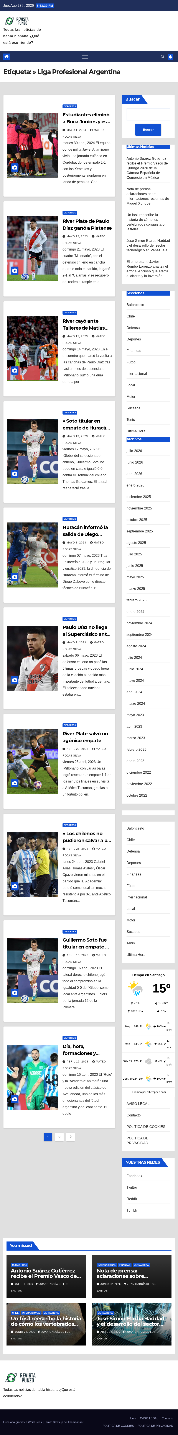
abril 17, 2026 (111, 1332)
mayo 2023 (135, 715)
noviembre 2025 (139, 508)
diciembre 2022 (139, 772)
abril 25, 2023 (78, 848)
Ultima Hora (136, 431)
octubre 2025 (137, 520)
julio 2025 (134, 554)
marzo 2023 (136, 738)
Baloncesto (135, 305)
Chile (131, 316)
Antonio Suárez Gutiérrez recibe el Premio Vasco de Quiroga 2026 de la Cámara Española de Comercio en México (147, 168)
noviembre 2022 (139, 784)
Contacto (134, 1115)
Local (131, 385)
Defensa (133, 328)
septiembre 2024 (140, 634)
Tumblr (132, 1210)
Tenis (131, 419)
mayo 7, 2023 (77, 642)
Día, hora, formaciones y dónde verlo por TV (85, 1053)
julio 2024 (134, 657)
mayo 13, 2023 (78, 436)
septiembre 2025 (140, 531)
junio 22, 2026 (111, 1284)
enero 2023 (136, 761)
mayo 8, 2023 (77, 542)
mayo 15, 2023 (78, 336)
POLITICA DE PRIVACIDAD (155, 1425)
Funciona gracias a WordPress (23, 1422)
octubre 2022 (137, 795)
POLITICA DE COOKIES (146, 1127)
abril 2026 (134, 474)
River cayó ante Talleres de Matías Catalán (83, 328)
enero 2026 (136, 485)
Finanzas (134, 351)
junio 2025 (135, 566)
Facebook (134, 1176)
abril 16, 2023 (78, 955)
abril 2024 (134, 692)
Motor (131, 397)
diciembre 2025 (139, 497)
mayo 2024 (135, 680)
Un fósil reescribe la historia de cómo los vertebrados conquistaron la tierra (46, 1323)
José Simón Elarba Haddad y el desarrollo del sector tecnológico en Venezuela (148, 245)
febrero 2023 (137, 749)
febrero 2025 (137, 600)
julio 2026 (134, 451)
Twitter (132, 1187)
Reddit (132, 1199)
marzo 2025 (136, 589)
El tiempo (136, 1092)
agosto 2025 (136, 543)
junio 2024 (135, 669)
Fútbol (132, 362)
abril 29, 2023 (78, 748)
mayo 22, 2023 (78, 236)
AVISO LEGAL (138, 1104)
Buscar (132, 99)
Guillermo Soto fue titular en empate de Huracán (87, 947)
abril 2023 (134, 726)
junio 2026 (135, 462)
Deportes (70, 106)
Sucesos (133, 408)
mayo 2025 (135, 577)
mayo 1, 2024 (77, 130)
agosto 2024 (136, 646)
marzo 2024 (136, 703)
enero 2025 (136, 611)
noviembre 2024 (139, 623)
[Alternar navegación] (85, 56)
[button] (162, 57)
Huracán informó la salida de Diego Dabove (85, 534)
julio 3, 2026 (24, 1284)
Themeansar (75, 1422)
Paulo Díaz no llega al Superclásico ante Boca (86, 634)
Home (132, 1418)
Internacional (137, 374)
